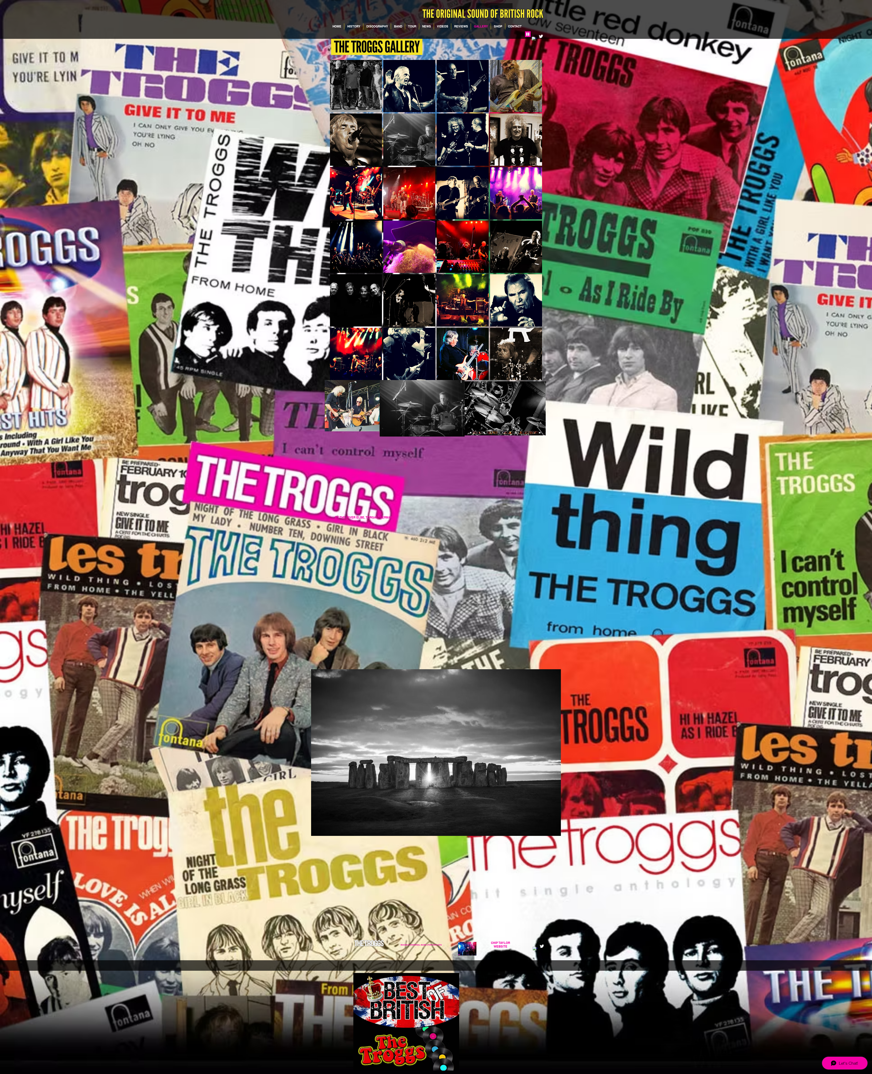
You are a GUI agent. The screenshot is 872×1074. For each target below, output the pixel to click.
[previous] (338, 222)
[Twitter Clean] (540, 36)
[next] (534, 222)
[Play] (528, 34)
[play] (532, 376)
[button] (356, 86)
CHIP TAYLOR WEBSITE (500, 944)
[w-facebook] (535, 949)
